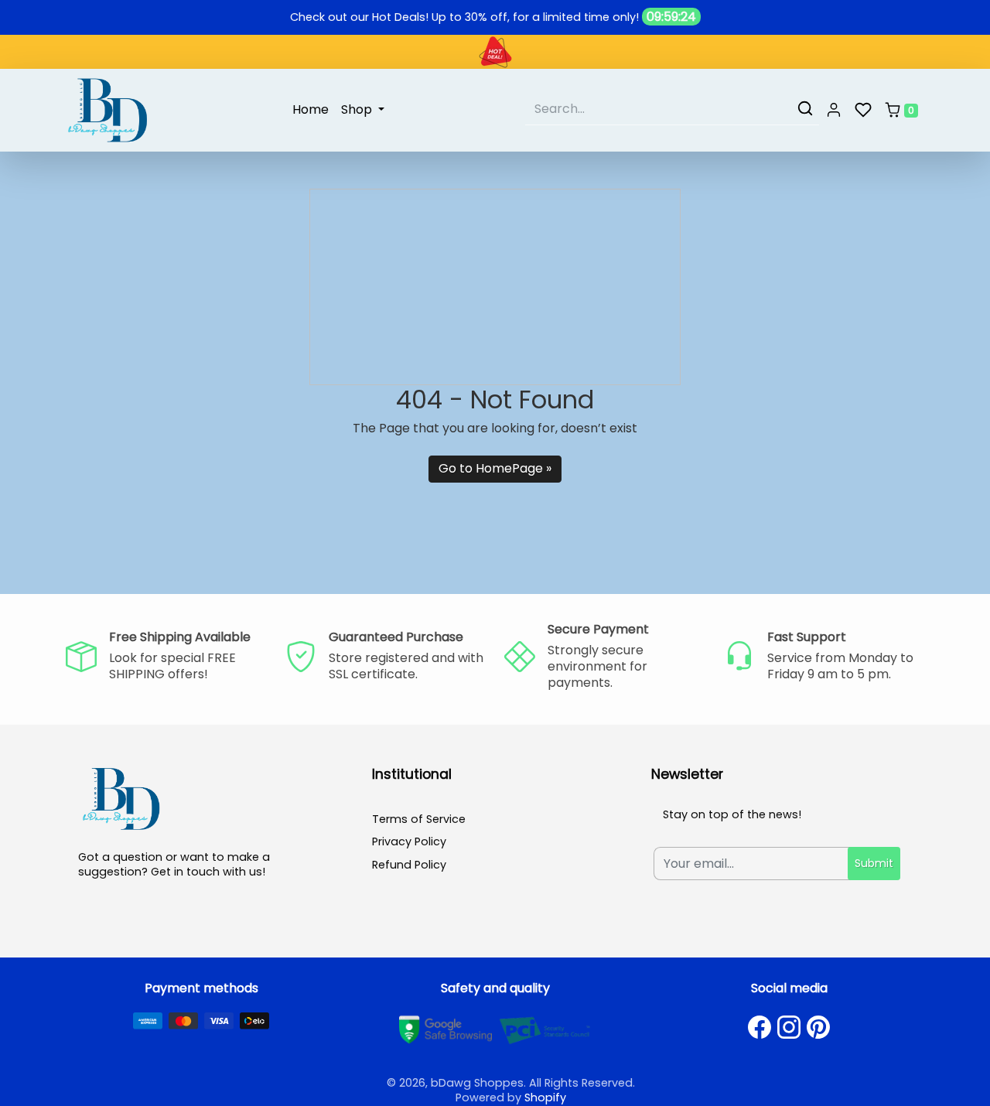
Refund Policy (409, 864)
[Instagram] (789, 1027)
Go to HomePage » (495, 468)
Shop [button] (358, 109)
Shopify (545, 1097)
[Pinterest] (818, 1027)
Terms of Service (419, 819)
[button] (833, 110)
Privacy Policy (409, 841)
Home (310, 109)
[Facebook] (759, 1027)
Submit (874, 863)
